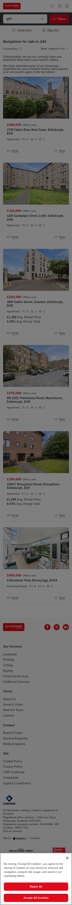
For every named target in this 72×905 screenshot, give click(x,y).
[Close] (67, 858)
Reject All (36, 886)
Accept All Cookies (36, 897)
